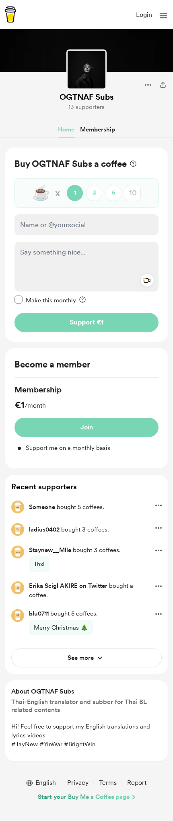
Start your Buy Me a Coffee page (84, 796)
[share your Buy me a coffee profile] (163, 84)
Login (144, 14)
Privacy (78, 782)
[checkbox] (45, 300)
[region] (86, 245)
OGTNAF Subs (86, 97)
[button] (163, 16)
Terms (108, 782)
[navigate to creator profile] (86, 69)
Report (136, 782)
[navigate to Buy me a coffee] (10, 14)
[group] (86, 418)
